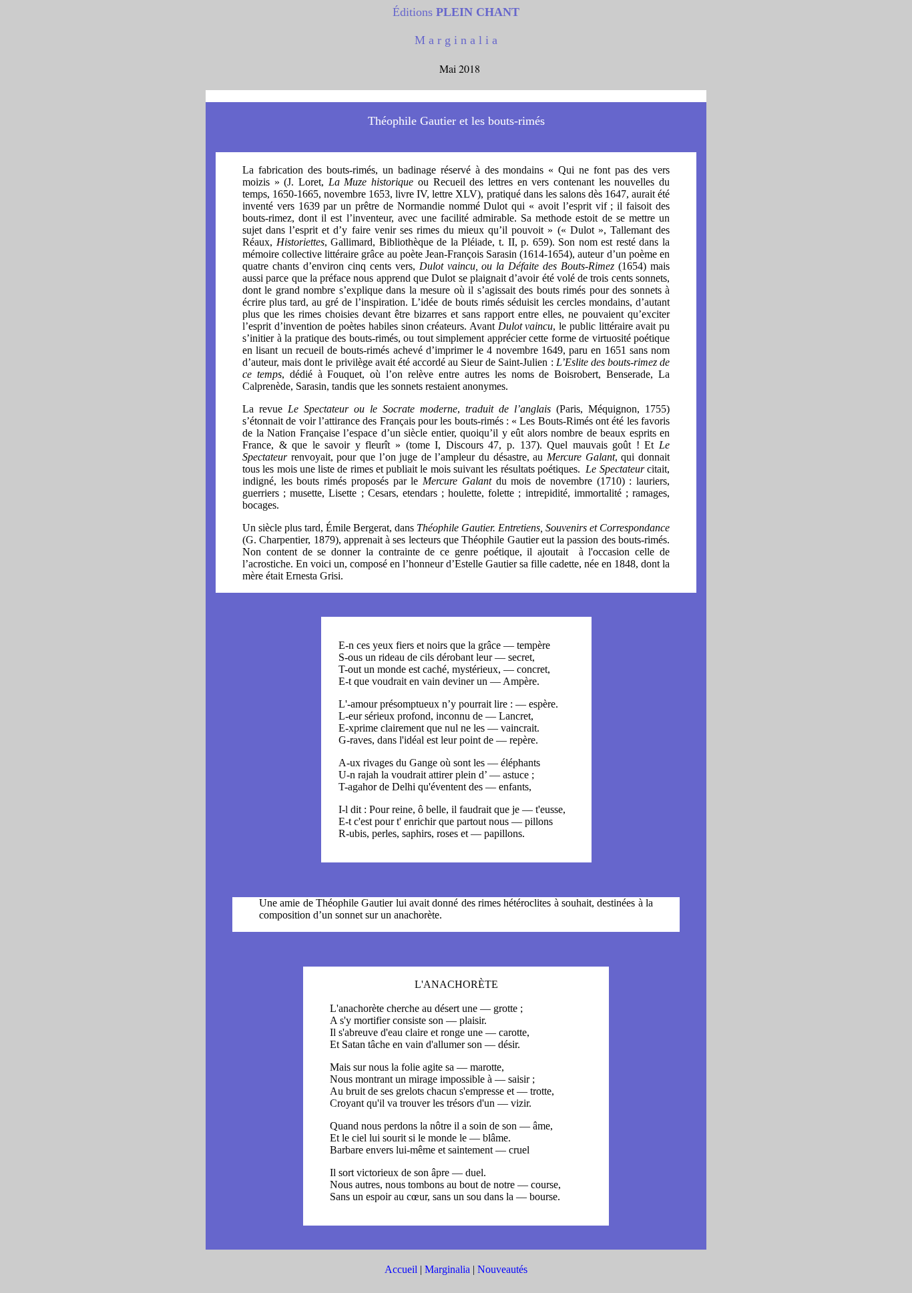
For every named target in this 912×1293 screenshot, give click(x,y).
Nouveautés (502, 1269)
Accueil (401, 1269)
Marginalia (447, 1269)
